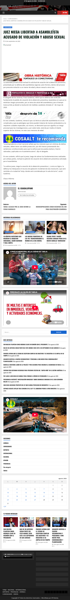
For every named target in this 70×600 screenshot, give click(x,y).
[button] (3, 12)
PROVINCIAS (6, 464)
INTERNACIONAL (7, 453)
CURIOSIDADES (8, 27)
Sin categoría (7, 467)
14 (44, 493)
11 (17, 493)
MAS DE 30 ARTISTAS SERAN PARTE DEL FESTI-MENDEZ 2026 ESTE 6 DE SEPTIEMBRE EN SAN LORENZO (31, 348)
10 (8, 493)
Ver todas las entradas (27, 195)
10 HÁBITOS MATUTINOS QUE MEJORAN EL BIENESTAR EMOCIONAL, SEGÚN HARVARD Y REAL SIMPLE (12, 239)
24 (8, 500)
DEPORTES (6, 450)
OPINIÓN (5, 460)
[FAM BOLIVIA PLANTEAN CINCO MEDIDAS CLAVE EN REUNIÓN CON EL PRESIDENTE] (10, 522)
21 (44, 496)
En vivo (65, 13)
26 (26, 500)
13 (35, 493)
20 (35, 496)
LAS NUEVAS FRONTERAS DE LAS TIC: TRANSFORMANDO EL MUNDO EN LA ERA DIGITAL (34, 238)
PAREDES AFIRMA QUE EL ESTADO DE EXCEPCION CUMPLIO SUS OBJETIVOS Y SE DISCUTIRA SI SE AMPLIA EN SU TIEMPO (43, 534)
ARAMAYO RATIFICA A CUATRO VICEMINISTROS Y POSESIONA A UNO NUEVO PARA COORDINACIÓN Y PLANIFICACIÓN (59, 535)
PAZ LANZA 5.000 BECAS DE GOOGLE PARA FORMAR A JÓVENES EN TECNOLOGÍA (25, 376)
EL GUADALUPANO (25, 188)
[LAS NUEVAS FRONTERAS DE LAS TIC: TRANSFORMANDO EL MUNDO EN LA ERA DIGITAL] (35, 227)
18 (17, 496)
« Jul (4, 506)
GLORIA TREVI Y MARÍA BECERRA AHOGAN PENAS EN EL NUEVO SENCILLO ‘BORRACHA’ (56, 238)
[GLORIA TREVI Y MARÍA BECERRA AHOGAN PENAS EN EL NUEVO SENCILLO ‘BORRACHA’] (57, 227)
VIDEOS (15, 594)
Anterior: (16, 206)
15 (53, 493)
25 (17, 500)
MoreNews (45, 598)
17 (8, 496)
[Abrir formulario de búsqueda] (55, 12)
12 (26, 493)
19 (26, 496)
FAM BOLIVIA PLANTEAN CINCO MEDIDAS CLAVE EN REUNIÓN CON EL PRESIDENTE (25, 344)
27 (35, 500)
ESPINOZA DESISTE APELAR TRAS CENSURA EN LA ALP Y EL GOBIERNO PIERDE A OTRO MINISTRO (29, 389)
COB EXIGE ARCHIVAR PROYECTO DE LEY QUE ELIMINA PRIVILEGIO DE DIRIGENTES (25, 385)
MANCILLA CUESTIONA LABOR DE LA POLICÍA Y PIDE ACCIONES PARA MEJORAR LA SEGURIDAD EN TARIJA (32, 365)
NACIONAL (6, 457)
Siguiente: (51, 206)
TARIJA (5, 471)
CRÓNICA (6, 443)
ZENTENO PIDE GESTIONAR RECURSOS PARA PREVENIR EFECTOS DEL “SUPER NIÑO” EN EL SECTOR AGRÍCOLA (33, 370)
